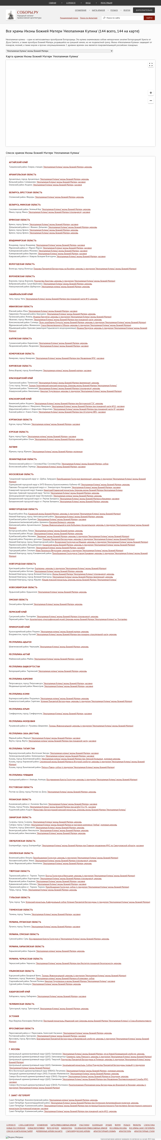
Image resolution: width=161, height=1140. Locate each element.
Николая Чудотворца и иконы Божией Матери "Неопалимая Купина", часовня (80, 981)
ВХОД (88, 3)
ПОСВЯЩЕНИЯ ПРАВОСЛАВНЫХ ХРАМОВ (91, 1128)
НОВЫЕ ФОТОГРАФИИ (36, 1128)
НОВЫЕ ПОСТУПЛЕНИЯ (15, 1128)
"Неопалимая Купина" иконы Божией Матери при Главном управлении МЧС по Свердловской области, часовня (93, 845)
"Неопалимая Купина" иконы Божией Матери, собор (84, 463)
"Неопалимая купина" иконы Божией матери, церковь (58, 530)
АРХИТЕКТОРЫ (125, 1131)
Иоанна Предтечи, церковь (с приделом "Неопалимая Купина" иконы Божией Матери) (72, 316)
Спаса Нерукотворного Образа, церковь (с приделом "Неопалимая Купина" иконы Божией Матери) (86, 325)
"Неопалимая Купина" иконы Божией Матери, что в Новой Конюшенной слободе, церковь (103, 1054)
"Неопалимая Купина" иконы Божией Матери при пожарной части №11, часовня (88, 406)
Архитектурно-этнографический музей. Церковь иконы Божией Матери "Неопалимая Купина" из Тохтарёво (78, 619)
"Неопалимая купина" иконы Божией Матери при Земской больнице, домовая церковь (80, 758)
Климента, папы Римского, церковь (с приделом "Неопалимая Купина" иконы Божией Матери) (109, 1056)
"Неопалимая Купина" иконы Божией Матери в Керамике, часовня (89, 498)
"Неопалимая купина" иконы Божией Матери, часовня (55, 424)
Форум (126, 10)
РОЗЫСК (127, 1125)
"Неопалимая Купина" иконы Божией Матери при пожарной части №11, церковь (80, 1111)
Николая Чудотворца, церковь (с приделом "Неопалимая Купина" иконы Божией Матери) (81, 391)
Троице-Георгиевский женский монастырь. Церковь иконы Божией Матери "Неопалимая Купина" (73, 385)
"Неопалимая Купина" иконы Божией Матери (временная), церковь (68, 382)
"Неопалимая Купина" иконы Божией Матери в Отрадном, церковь (98, 1076)
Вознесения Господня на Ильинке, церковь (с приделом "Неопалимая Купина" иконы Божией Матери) (101, 542)
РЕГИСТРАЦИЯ (106, 3)
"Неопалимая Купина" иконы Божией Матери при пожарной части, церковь (68, 319)
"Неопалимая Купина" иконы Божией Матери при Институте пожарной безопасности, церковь (78, 963)
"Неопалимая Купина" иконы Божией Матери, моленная (57, 451)
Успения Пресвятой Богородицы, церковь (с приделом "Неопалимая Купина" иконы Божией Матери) (86, 701)
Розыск (114, 10)
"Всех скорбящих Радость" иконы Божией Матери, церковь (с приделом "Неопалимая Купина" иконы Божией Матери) (92, 322)
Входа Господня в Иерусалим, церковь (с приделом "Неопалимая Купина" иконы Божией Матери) (90, 875)
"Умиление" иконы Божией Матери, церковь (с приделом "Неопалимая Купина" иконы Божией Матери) (83, 536)
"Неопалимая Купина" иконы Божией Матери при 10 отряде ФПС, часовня (72, 412)
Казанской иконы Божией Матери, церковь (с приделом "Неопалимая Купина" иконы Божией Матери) (74, 513)
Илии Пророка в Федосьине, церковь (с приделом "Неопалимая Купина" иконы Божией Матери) (79, 550)
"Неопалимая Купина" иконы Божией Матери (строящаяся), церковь (69, 388)
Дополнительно (144, 10)
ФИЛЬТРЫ (137, 1125)
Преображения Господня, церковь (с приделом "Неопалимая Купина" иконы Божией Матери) (75, 857)
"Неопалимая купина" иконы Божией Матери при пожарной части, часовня (62, 741)
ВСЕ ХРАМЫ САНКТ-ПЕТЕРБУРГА (142, 1128)
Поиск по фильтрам (88, 18)
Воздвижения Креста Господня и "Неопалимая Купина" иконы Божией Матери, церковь (69, 939)
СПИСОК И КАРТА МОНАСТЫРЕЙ (19, 1131)
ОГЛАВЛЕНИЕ (42, 1125)
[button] (151, 93)
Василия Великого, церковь (62, 522)
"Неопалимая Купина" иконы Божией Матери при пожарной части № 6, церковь (61, 299)
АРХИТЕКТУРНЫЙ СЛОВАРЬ (105, 1131)
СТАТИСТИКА (149, 1125)
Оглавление (80, 10)
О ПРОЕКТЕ (70, 3)
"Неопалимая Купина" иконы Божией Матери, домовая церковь (95, 1070)
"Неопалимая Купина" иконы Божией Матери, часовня (61, 182)
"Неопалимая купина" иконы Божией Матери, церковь (65, 286)
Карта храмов (98, 10)
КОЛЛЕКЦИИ (97, 1125)
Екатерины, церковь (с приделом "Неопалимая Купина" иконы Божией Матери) (70, 568)
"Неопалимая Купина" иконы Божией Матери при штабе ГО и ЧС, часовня (63, 807)
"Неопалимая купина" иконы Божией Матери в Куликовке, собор (65, 978)
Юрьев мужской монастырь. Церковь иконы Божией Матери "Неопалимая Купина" (79, 579)
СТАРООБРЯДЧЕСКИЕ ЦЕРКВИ (78, 1131)
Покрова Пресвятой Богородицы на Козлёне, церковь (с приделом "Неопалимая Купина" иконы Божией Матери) (84, 268)
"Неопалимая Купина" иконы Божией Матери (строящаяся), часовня (59, 212)
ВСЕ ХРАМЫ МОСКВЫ (118, 1128)
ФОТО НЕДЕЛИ (53, 1128)
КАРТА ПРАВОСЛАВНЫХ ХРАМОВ (63, 1125)
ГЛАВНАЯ (52, 3)
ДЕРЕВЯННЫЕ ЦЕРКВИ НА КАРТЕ (49, 1131)
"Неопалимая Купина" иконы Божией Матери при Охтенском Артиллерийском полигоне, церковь (94, 1103)
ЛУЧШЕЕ (108, 1125)
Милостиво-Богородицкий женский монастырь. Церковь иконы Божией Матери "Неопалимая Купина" (79, 809)
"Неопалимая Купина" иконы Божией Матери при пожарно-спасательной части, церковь (76, 634)
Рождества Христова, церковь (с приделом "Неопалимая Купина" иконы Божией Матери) (74, 281)
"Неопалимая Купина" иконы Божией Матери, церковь (67, 167)
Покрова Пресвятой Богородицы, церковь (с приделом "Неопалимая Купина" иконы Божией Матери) (88, 539)
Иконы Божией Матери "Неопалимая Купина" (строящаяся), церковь (83, 574)
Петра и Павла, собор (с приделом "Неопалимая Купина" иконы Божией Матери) (78, 767)
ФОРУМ (118, 1125)
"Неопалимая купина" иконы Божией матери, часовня (67, 370)
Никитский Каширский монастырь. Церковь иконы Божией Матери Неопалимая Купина (83, 490)
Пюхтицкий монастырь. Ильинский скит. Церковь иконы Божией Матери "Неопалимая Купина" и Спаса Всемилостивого (97, 1021)
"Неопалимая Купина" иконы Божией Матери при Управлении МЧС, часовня (70, 358)
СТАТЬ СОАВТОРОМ (26, 1125)
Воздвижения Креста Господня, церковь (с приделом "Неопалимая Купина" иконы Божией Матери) (92, 779)
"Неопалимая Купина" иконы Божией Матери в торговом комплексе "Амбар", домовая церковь (74, 824)
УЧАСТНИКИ (84, 1125)
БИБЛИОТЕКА (66, 1128)
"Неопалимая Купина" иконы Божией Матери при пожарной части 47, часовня (88, 409)
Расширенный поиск (69, 18)
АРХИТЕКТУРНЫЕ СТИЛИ (144, 1131)
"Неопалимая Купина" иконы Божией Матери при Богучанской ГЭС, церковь (68, 403)
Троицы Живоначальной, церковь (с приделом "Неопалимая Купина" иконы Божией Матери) (91, 725)
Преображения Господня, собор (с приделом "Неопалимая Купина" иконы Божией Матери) (87, 887)
